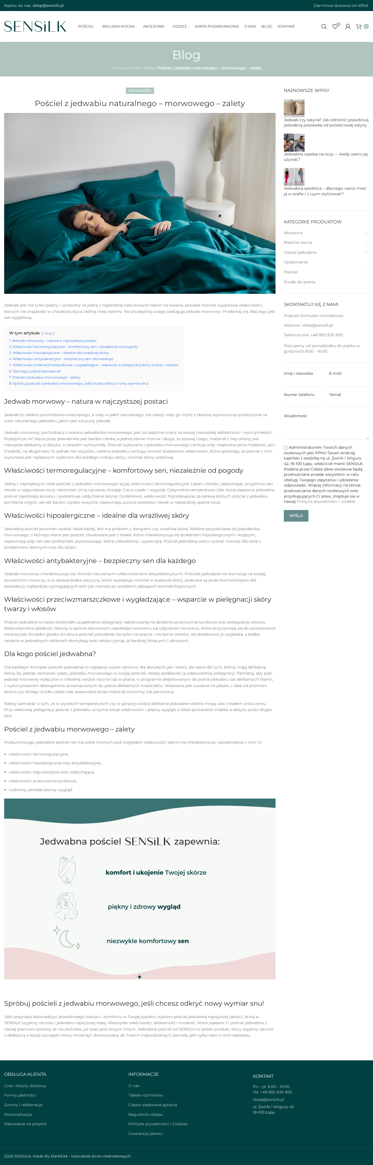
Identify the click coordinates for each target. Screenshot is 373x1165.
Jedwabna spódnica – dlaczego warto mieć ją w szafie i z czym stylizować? (325, 191)
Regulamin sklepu (145, 1114)
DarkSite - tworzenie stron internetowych (91, 1156)
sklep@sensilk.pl (317, 325)
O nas (133, 1085)
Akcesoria (293, 232)
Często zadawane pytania (152, 1104)
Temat (335, 394)
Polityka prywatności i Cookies (157, 1123)
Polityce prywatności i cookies (326, 501)
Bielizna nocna (298, 242)
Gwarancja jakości (145, 1133)
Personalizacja (18, 1114)
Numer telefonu (299, 394)
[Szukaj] (324, 26)
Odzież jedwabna (300, 252)
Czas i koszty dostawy (25, 1085)
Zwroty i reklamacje (23, 1104)
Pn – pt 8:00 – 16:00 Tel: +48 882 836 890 (272, 1089)
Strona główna (125, 67)
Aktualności (140, 91)
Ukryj (48, 333)
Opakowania (296, 262)
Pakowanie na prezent (25, 1123)
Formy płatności (20, 1095)
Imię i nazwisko (298, 373)
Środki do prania (299, 281)
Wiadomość (295, 415)
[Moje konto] (347, 26)
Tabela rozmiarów (145, 1095)
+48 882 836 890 (327, 334)
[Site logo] (35, 25)
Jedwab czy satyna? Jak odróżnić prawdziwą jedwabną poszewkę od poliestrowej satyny (326, 122)
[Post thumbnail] (294, 107)
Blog (148, 67)
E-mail (335, 373)
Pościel (291, 272)
